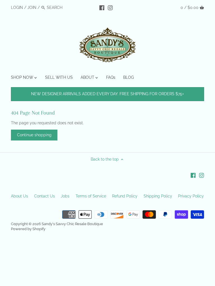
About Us (19, 196)
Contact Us (44, 196)
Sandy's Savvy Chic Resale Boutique (72, 224)
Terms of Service (91, 196)
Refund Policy (124, 196)
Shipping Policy (158, 196)
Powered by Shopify (28, 229)
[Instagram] (110, 7)
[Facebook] (101, 7)
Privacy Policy (191, 196)
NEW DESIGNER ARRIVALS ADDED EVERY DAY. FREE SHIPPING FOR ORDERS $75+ (107, 94)
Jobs (65, 196)
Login (17, 7)
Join (31, 7)
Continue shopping (34, 135)
